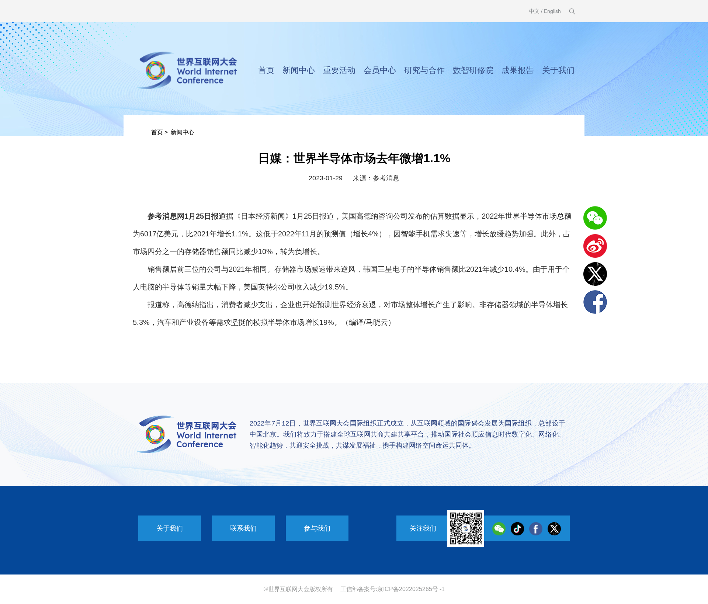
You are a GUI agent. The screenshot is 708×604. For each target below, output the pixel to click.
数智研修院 (473, 70)
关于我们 (558, 70)
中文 (534, 11)
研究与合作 (424, 70)
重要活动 (339, 70)
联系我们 (243, 528)
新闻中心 (298, 70)
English (552, 11)
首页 (266, 70)
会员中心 (380, 70)
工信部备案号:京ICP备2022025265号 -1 (392, 589)
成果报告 (518, 70)
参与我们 (317, 528)
